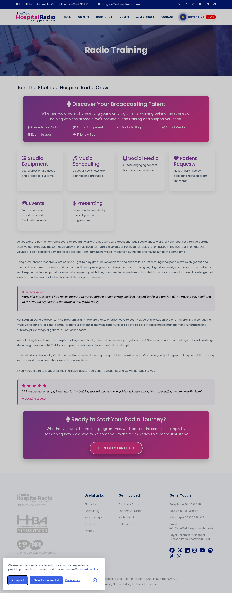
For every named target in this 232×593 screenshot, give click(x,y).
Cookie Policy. (89, 569)
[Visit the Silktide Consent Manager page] (95, 580)
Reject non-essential (46, 580)
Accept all (18, 580)
